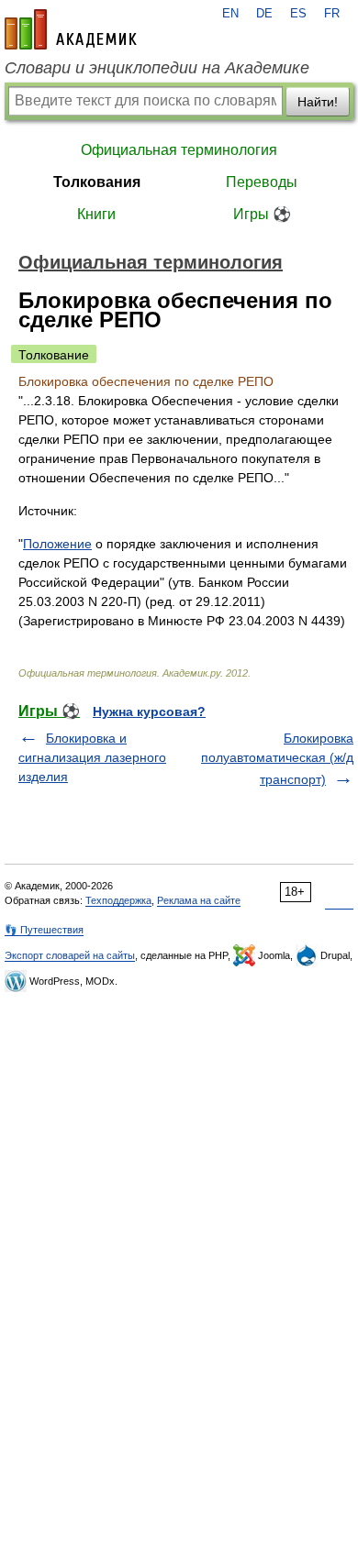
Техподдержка (118, 900)
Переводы (261, 182)
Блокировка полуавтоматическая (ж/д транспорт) (277, 759)
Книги (96, 214)
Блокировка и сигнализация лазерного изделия (92, 757)
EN (230, 13)
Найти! (317, 101)
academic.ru (71, 29)
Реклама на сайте (199, 900)
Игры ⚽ (262, 214)
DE (264, 13)
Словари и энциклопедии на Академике (157, 68)
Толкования (96, 182)
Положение (57, 543)
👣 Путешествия (44, 929)
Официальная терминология (179, 150)
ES (298, 13)
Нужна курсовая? (149, 711)
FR (332, 13)
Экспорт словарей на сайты (70, 955)
